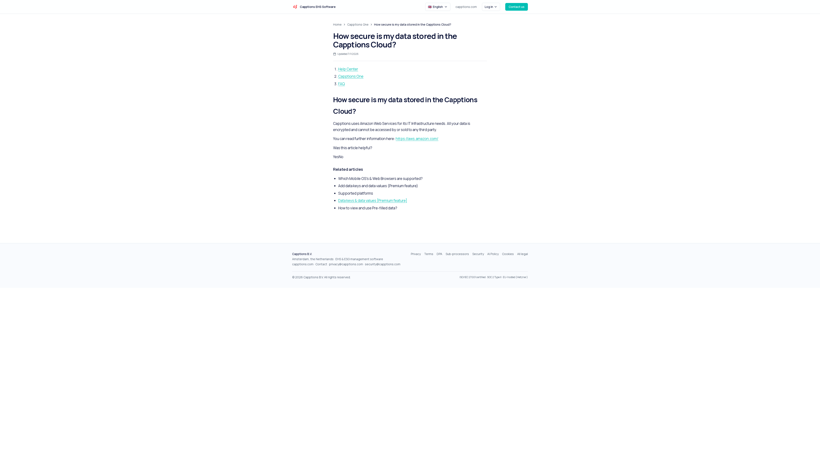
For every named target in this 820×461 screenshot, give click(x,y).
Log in (489, 7)
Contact (321, 264)
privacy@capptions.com (346, 264)
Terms (428, 254)
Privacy (416, 254)
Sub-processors (457, 254)
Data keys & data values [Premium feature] (372, 200)
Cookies (508, 254)
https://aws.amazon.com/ (417, 138)
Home (337, 24)
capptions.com (466, 7)
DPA (439, 254)
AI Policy (493, 254)
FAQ (341, 83)
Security (478, 254)
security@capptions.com (382, 264)
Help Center (348, 69)
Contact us (516, 7)
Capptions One (358, 24)
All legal (522, 254)
